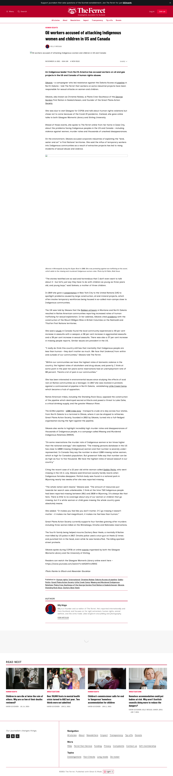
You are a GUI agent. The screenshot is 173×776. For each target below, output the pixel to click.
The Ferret (70, 771)
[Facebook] (8, 736)
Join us (162, 11)
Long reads (102, 756)
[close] (170, 3)
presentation (70, 292)
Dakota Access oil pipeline (106, 580)
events (85, 549)
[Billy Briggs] (47, 46)
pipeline (121, 82)
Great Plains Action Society (62, 582)
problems (112, 316)
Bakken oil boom (89, 310)
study (59, 331)
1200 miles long (73, 411)
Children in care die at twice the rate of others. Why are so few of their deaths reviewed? (24, 699)
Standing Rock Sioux (53, 588)
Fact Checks (89, 756)
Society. (49, 103)
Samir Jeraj (158, 710)
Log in (151, 11)
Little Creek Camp (117, 386)
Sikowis (48, 82)
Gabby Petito (109, 469)
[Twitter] (13, 736)
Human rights (51, 28)
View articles (63, 618)
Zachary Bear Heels (71, 588)
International (74, 580)
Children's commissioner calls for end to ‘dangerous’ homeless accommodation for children (106, 699)
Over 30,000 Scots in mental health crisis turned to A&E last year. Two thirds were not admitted (63, 699)
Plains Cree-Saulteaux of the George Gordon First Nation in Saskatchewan (85, 585)
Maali (99, 771)
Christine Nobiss (87, 580)
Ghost (92, 771)
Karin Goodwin (12, 706)
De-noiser (115, 756)
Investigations (53, 692)
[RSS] (17, 736)
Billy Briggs (56, 46)
